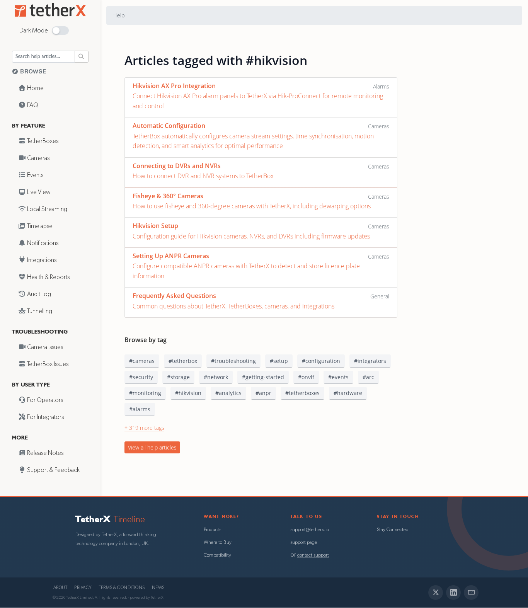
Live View (38, 192)
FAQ (32, 105)
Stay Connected (393, 529)
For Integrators (45, 417)
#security (141, 377)
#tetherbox (183, 360)
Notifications (42, 243)
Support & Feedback (53, 470)
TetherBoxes (42, 141)
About (60, 588)
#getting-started (263, 377)
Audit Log (38, 294)
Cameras (37, 158)
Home (35, 88)
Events (34, 175)
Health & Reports (48, 277)
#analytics (228, 393)
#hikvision (188, 393)
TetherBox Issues (47, 364)
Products (212, 529)
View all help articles (152, 447)
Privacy (83, 588)
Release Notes (44, 453)
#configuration (321, 360)
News (158, 588)
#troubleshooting (233, 360)
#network (216, 377)
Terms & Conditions (122, 588)
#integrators (370, 360)
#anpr (263, 393)
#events (338, 377)
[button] (60, 30)
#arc (368, 377)
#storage (178, 377)
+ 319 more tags (144, 427)
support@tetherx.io (309, 529)
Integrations (41, 260)
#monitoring (145, 393)
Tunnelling (39, 311)
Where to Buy (218, 542)
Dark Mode (33, 30)
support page (303, 542)
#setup (279, 360)
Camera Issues (44, 347)
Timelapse (39, 226)
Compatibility (217, 555)
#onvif (306, 377)
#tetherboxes (302, 393)
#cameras (142, 360)
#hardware (348, 393)
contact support (313, 555)
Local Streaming (46, 209)
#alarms (139, 409)
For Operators (44, 400)
